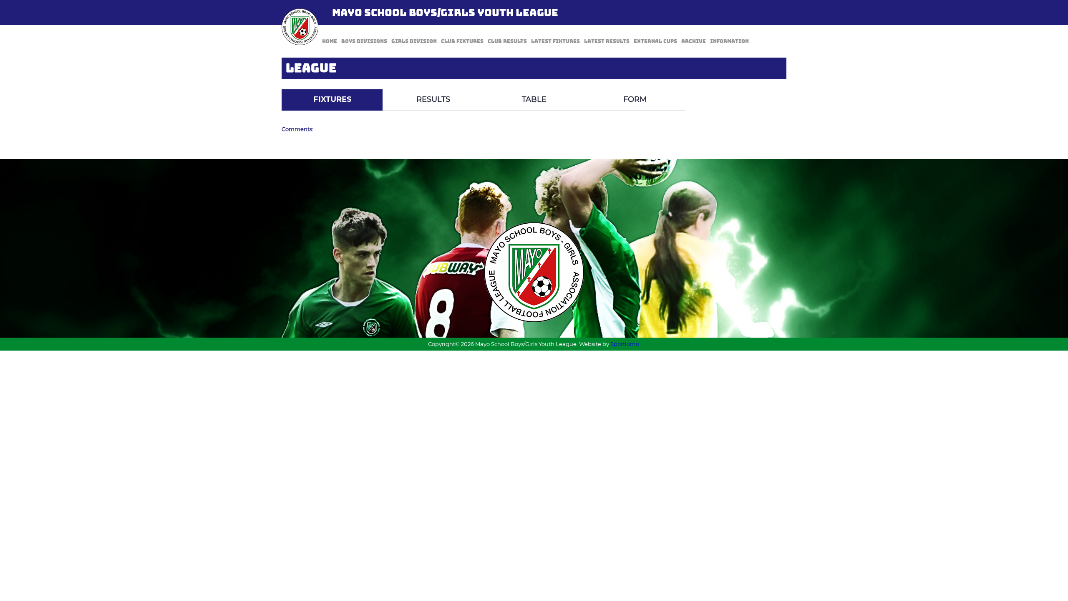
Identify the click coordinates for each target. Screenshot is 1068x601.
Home (329, 41)
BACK (766, 83)
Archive (693, 41)
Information (729, 41)
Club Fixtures (462, 41)
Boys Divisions (364, 41)
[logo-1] (300, 26)
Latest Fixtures (555, 41)
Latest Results (607, 41)
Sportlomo (624, 344)
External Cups (655, 41)
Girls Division (414, 41)
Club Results (507, 41)
